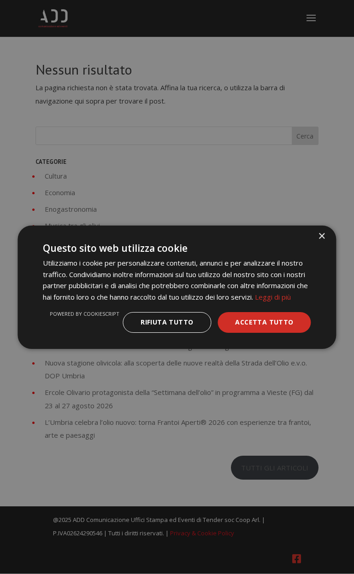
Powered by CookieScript (84, 313)
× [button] (321, 235)
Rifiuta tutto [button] (167, 322)
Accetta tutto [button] (264, 322)
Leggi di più (273, 296)
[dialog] (177, 287)
